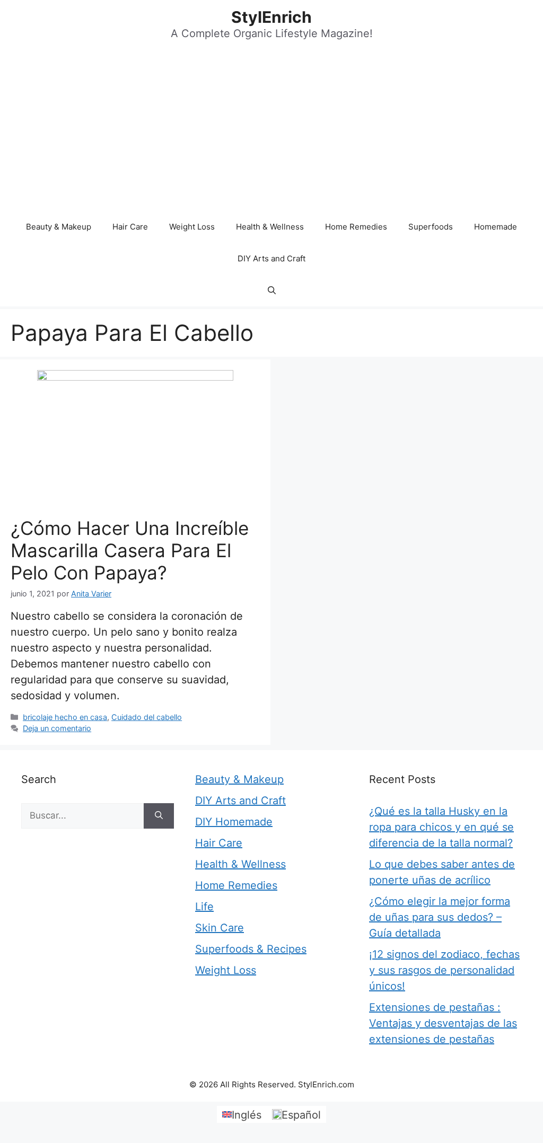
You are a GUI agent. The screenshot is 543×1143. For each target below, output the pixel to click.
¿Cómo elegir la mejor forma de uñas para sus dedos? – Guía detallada (439, 917)
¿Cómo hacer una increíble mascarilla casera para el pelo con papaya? (130, 550)
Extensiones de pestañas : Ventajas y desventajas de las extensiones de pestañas (443, 1023)
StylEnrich (271, 17)
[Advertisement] (271, 131)
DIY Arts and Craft (271, 258)
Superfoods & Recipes (250, 949)
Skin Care (219, 927)
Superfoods (430, 227)
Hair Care (130, 227)
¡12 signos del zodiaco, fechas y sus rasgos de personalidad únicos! (444, 970)
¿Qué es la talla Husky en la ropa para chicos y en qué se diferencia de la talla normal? (441, 827)
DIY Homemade (234, 821)
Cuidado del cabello (146, 717)
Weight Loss (192, 227)
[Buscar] (159, 816)
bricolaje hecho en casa (65, 717)
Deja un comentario (57, 728)
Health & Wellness (270, 227)
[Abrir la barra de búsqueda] (271, 290)
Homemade (495, 227)
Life (204, 906)
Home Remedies (356, 227)
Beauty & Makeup (58, 227)
